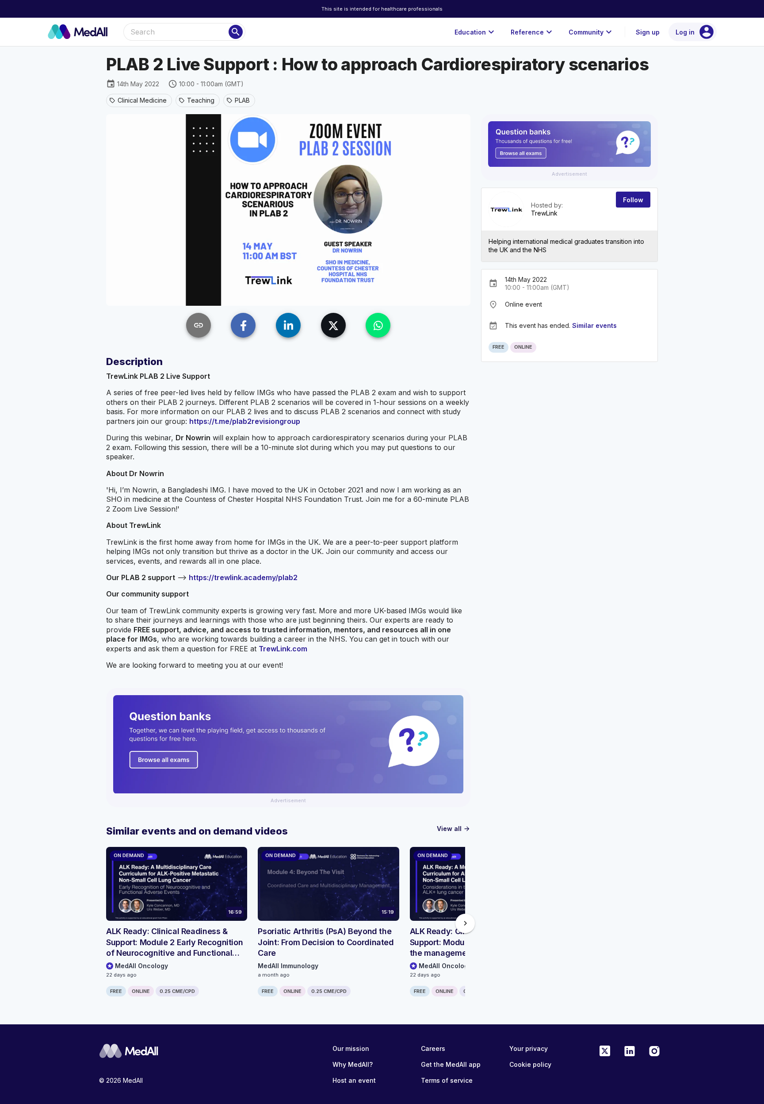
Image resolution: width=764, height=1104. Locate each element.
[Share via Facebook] (243, 325)
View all (453, 828)
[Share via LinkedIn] (288, 325)
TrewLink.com (283, 648)
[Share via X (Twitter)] (333, 325)
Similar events (594, 325)
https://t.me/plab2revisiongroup (244, 421)
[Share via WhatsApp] (378, 325)
